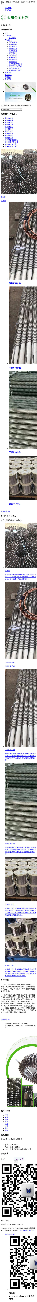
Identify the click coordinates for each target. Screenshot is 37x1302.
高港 (6, 1122)
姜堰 (6, 1130)
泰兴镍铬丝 (13, 53)
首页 (6, 33)
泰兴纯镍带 (13, 55)
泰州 (6, 1117)
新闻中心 (8, 72)
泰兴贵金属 (13, 62)
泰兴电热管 (13, 51)
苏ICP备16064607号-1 (27, 1230)
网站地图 (8, 8)
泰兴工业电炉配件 (15, 66)
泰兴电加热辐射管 (15, 64)
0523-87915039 (10, 1234)
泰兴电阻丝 (13, 49)
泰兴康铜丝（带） (15, 68)
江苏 (6, 1115)
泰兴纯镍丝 (13, 57)
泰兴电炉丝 (13, 42)
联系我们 (8, 10)
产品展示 (8, 40)
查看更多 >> (5, 511)
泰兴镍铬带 (13, 59)
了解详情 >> (5, 1019)
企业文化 (12, 38)
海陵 (6, 1119)
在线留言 (8, 77)
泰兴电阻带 (13, 46)
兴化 (6, 1124)
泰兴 (6, 1128)
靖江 (6, 1126)
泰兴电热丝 (13, 44)
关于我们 (8, 36)
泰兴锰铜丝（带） (15, 70)
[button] (19, 1159)
